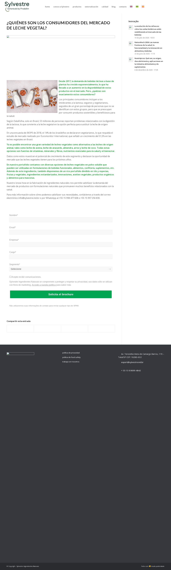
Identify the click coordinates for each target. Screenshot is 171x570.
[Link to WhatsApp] (166, 7)
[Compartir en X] (47, 328)
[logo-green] (17, 6)
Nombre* (13, 215)
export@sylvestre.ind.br (132, 362)
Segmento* (14, 264)
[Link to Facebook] (162, 7)
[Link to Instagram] (158, 7)
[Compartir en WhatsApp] (74, 328)
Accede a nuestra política (44, 285)
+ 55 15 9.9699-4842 (131, 370)
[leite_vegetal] (61, 55)
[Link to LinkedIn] (153, 7)
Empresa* (14, 240)
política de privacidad (71, 353)
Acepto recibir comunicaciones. (26, 277)
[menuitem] (47, 6)
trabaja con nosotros (70, 361)
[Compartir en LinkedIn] (101, 328)
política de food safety (71, 357)
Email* (12, 227)
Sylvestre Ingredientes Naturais (28, 566)
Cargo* (12, 252)
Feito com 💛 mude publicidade (152, 566)
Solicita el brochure (60, 294)
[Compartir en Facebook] (20, 328)
